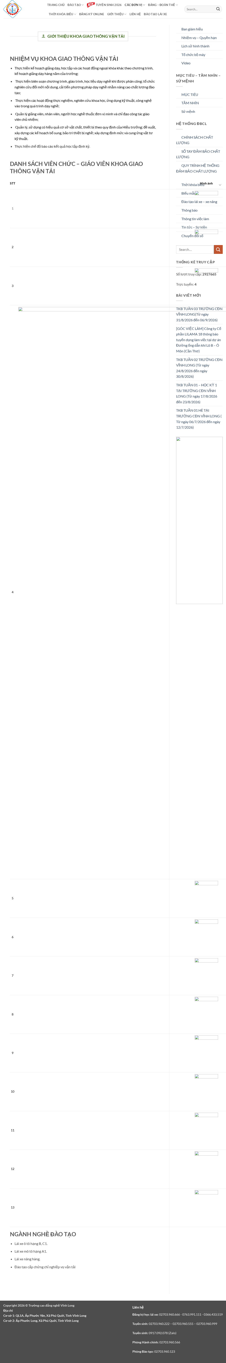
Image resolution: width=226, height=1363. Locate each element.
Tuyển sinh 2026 (109, 5)
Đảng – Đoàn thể (161, 5)
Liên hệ (135, 14)
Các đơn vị (133, 5)
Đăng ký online (91, 14)
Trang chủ (55, 5)
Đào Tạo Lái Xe (155, 14)
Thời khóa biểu (61, 14)
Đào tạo (74, 5)
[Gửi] (218, 9)
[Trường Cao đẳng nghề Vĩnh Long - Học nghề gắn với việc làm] (12, 9)
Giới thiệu (115, 14)
